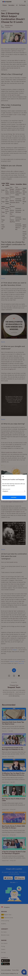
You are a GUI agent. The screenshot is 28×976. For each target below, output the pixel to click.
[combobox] (2, 491)
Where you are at (6, 489)
